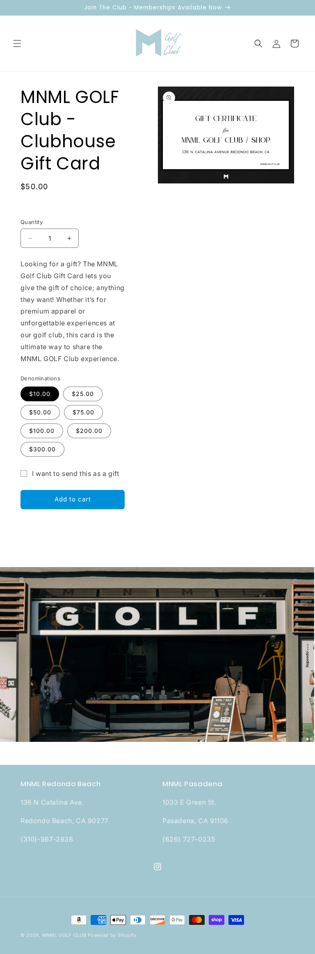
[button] (17, 43)
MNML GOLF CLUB (64, 935)
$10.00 (39, 393)
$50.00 (40, 412)
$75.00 (83, 412)
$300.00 (42, 449)
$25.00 (83, 393)
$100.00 (42, 430)
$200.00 (89, 430)
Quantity (32, 222)
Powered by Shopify (112, 935)
